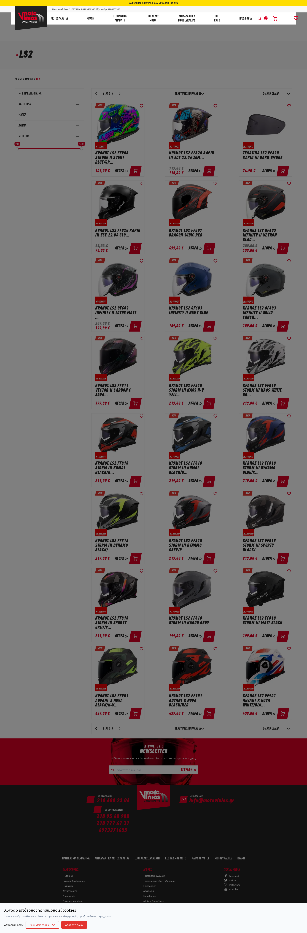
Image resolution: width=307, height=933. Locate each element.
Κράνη (90, 18)
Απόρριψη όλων (13, 924)
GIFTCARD (217, 18)
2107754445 (75, 9)
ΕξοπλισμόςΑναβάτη (120, 18)
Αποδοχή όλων (74, 925)
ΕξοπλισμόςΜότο (153, 18)
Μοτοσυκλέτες (59, 18)
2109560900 (89, 9)
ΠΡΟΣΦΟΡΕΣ (245, 18)
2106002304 (114, 9)
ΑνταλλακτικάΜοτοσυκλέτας (186, 18)
